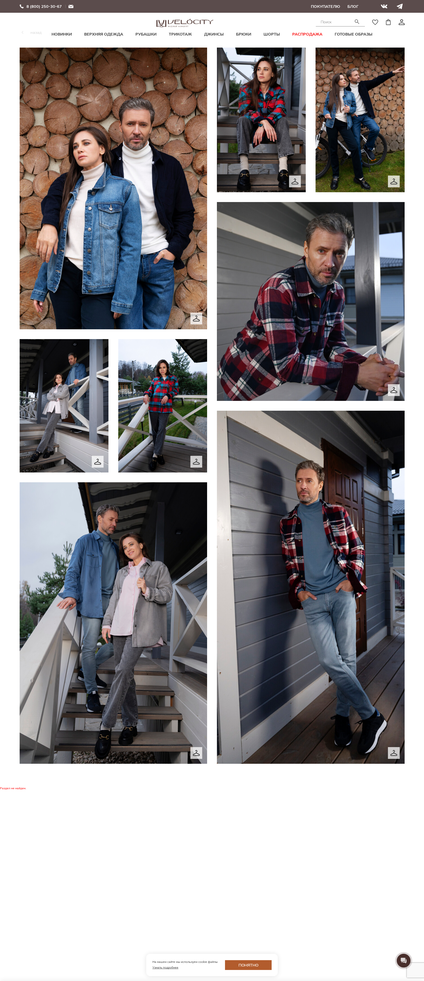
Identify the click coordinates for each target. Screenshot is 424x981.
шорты (272, 34)
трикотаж (180, 34)
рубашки (146, 34)
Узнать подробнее (165, 967)
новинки (62, 34)
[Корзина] (388, 22)
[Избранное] (375, 22)
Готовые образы (353, 34)
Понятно (248, 965)
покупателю (325, 6)
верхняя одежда (103, 34)
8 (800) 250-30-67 (44, 6)
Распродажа (307, 34)
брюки (243, 34)
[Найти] (357, 22)
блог (352, 6)
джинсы (214, 34)
